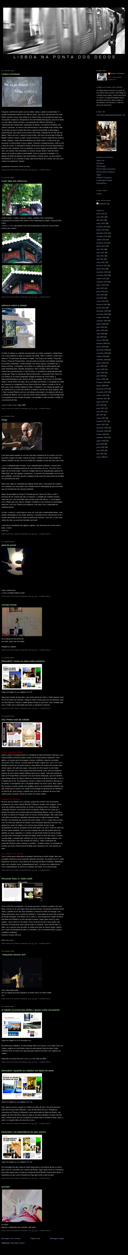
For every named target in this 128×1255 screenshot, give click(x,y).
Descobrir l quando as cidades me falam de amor (28, 1070)
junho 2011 (100, 253)
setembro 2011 (101, 243)
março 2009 (100, 340)
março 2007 (100, 418)
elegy (4, 419)
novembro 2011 (102, 236)
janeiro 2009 (100, 347)
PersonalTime (101, 183)
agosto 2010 (100, 285)
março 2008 (100, 379)
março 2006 (100, 457)
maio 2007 (100, 412)
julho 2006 (100, 444)
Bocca (45, 820)
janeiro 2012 (100, 230)
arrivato (6, 1186)
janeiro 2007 (100, 424)
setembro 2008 (101, 360)
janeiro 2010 (100, 308)
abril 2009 (100, 337)
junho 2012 (100, 214)
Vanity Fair (100, 160)
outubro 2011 (101, 240)
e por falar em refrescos (14, 181)
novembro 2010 (102, 275)
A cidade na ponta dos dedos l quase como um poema (31, 1010)
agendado (58, 455)
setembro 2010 (101, 282)
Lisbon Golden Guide (9, 405)
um (54, 517)
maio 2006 (100, 450)
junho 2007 (100, 408)
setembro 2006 (101, 437)
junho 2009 (100, 330)
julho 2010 (100, 288)
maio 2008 (100, 373)
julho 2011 (100, 249)
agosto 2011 (100, 246)
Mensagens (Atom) (17, 1243)
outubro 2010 (101, 278)
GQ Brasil (100, 163)
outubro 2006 (101, 434)
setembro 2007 (101, 399)
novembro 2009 (102, 314)
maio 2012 (100, 217)
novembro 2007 (102, 392)
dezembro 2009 (102, 311)
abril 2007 (100, 415)
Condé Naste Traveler (104, 180)
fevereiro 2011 (101, 266)
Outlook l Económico (104, 178)
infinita (56, 763)
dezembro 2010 (102, 272)
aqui (7, 530)
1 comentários (44, 170)
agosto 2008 (100, 363)
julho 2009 (100, 327)
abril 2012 (100, 220)
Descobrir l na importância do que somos (24, 1132)
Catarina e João (7, 226)
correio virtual (9, 605)
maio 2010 (100, 295)
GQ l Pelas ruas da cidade (15, 719)
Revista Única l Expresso (105, 172)
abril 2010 (100, 298)
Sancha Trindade (117, 73)
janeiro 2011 (100, 269)
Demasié (55, 859)
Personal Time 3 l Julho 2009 (17, 878)
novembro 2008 (102, 353)
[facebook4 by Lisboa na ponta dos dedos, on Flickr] (101, 204)
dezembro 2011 (102, 233)
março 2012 (100, 223)
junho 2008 (100, 369)
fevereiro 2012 (101, 227)
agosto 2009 (100, 324)
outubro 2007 (101, 395)
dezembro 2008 (102, 350)
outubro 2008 (101, 356)
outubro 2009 (101, 317)
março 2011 (100, 262)
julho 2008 (100, 366)
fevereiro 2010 (101, 304)
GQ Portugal (101, 166)
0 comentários (44, 297)
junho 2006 (100, 447)
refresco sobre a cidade (14, 305)
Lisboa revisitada (11, 74)
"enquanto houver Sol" (14, 954)
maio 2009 (100, 334)
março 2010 (100, 301)
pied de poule (9, 545)
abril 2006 (100, 454)
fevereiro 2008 (101, 382)
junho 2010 (100, 291)
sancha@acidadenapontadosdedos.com (110, 115)
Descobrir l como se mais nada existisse (23, 661)
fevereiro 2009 (101, 343)
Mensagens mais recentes (11, 1238)
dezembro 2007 (102, 389)
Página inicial (35, 1238)
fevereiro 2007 (101, 421)
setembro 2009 (101, 321)
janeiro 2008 (100, 386)
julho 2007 (100, 405)
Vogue (98, 175)
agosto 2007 (100, 402)
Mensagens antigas (57, 1238)
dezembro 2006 (102, 428)
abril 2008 (100, 376)
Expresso (26, 1059)
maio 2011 (100, 256)
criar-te (99, 194)
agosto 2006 (100, 441)
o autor (4, 466)
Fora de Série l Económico (106, 169)
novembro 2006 (102, 431)
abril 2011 (99, 259)
